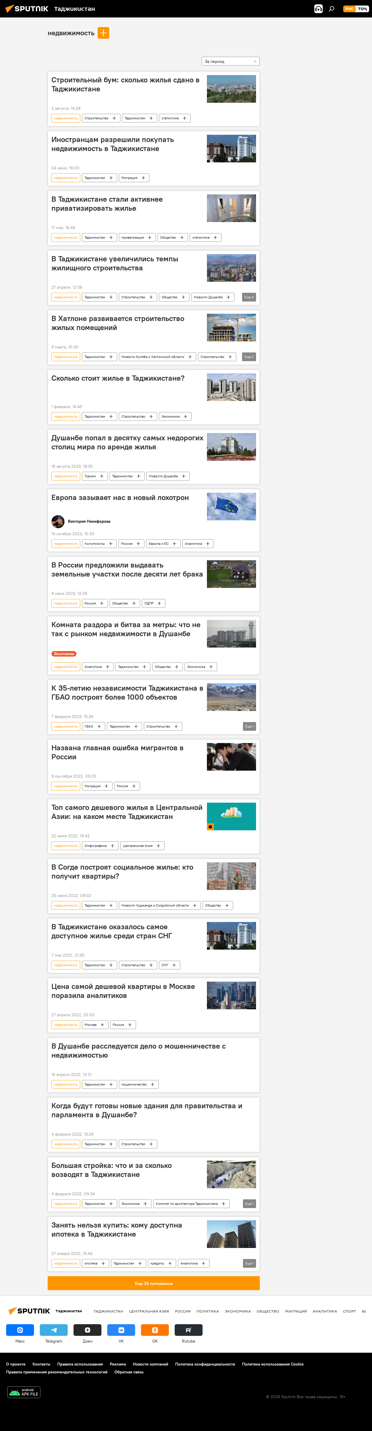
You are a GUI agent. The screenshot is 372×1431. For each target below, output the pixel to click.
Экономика (171, 416)
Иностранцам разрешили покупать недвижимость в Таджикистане (112, 144)
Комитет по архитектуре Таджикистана (187, 1203)
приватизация (132, 237)
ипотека (91, 1263)
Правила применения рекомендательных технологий (57, 1372)
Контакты (41, 1364)
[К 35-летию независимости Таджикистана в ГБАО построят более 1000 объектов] (231, 697)
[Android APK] (24, 1393)
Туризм (90, 476)
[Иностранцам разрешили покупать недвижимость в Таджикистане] (231, 148)
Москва (90, 1024)
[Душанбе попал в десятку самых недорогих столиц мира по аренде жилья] (231, 447)
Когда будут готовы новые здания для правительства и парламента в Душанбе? (146, 1110)
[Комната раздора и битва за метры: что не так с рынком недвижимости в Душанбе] (231, 634)
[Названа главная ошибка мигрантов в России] (231, 757)
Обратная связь (129, 1372)
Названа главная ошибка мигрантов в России (117, 752)
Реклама (118, 1364)
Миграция (129, 177)
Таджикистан (135, 118)
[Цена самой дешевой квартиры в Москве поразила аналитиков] (231, 995)
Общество (168, 237)
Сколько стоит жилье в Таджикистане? (118, 378)
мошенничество (134, 1084)
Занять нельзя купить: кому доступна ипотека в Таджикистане (116, 1229)
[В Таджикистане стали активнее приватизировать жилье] (231, 208)
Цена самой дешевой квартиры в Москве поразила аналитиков (123, 991)
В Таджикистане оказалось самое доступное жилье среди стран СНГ (111, 931)
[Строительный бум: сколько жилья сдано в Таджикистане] (231, 89)
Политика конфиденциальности (205, 1364)
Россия (127, 543)
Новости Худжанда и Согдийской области (155, 905)
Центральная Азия (138, 845)
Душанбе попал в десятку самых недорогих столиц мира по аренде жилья (127, 442)
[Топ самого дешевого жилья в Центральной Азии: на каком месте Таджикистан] (231, 816)
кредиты (157, 1263)
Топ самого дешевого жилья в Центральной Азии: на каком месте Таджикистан (127, 812)
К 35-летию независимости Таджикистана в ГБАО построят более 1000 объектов (127, 692)
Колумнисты (95, 543)
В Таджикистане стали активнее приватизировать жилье (107, 203)
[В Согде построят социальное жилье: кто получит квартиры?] (231, 876)
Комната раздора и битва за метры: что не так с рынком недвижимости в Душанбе (126, 629)
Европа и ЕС (159, 543)
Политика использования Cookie (273, 1364)
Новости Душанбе (208, 297)
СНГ (165, 965)
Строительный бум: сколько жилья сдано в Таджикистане (125, 84)
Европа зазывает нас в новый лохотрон (120, 497)
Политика (207, 1311)
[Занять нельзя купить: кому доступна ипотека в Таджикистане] (231, 1234)
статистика (170, 118)
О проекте (16, 1364)
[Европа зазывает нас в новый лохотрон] (231, 506)
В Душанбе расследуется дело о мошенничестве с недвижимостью (138, 1050)
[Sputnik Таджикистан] (28, 13)
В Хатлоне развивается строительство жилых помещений (117, 323)
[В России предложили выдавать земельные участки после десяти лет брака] (231, 574)
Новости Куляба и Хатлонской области (152, 356)
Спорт (349, 1311)
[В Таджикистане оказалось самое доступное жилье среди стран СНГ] (231, 936)
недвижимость (71, 32)
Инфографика (96, 845)
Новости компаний (150, 1364)
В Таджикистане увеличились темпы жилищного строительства (114, 263)
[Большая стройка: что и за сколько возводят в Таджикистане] (231, 1174)
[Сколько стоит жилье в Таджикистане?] (231, 387)
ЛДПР (148, 603)
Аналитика (193, 543)
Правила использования (80, 1364)
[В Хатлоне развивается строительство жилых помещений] (231, 327)
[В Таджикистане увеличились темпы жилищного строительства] (231, 268)
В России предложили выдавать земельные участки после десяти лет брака (127, 569)
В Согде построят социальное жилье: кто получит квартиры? (122, 871)
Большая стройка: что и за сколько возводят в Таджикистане (111, 1170)
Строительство (96, 118)
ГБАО (89, 726)
